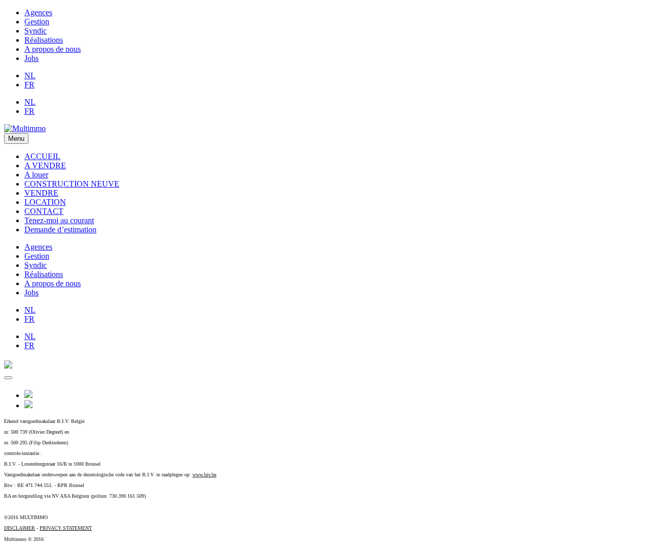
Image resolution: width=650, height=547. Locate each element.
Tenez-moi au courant (59, 220)
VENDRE (41, 193)
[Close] (8, 377)
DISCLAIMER (19, 528)
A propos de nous (52, 49)
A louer (36, 174)
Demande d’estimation (60, 229)
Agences (38, 12)
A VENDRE (45, 165)
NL (30, 75)
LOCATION (45, 202)
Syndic (35, 30)
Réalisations (43, 40)
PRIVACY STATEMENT (66, 528)
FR (29, 84)
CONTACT (43, 211)
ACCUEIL (42, 156)
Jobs (31, 58)
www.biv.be (204, 474)
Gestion (36, 21)
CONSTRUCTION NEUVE (71, 183)
